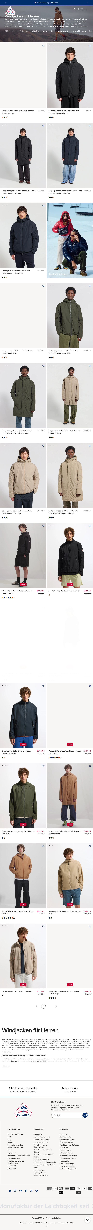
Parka (36, 1167)
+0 (14, 918)
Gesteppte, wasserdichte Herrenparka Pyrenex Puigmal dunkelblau (16, 272)
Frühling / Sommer (41, 1175)
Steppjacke (38, 1134)
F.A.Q (9, 1137)
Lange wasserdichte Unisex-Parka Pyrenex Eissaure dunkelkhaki (18, 352)
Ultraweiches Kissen (68, 1158)
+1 (14, 597)
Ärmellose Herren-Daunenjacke (41, 1146)
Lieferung (11, 1142)
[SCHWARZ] (51, 197)
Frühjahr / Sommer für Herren (16, 31)
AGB (9, 1150)
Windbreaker (39, 1170)
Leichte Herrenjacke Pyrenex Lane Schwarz (65, 591)
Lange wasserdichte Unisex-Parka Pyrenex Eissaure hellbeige (64, 432)
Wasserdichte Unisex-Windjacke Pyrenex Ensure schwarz (17, 592)
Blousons (14, 1061)
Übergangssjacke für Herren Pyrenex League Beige (65, 912)
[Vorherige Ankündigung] (5, 2)
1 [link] (43, 1006)
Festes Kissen (65, 1150)
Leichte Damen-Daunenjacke (45, 1162)
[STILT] (6, 597)
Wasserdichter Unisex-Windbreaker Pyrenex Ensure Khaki (65, 752)
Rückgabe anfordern (15, 1145)
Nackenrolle (64, 1161)
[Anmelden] (85, 1115)
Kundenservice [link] (70, 1087)
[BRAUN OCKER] (2, 117)
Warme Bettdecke (67, 1139)
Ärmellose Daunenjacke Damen (43, 1151)
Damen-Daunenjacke (42, 1139)
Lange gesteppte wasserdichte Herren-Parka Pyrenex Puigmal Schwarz (18, 192)
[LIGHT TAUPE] (6, 117)
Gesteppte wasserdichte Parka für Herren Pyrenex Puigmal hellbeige (17, 512)
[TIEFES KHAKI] (49, 117)
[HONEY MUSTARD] (2, 597)
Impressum (11, 1153)
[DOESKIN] (4, 757)
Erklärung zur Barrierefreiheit (18, 1155)
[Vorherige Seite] (36, 1006)
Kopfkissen (64, 1147)
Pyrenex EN (11, 1166)
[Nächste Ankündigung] (87, 2)
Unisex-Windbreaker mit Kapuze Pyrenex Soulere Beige (64, 992)
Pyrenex (35, 1218)
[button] (85, 9)
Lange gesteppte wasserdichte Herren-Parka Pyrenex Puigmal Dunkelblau (65, 192)
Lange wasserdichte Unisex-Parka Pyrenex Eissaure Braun (64, 832)
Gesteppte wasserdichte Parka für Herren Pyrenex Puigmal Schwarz (64, 112)
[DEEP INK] (51, 117)
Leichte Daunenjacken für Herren (43, 31)
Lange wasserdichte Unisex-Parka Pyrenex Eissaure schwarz (18, 112)
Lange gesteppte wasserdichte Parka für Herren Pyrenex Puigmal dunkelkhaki (17, 432)
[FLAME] (12, 597)
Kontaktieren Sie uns (15, 1134)
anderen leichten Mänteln (39, 1061)
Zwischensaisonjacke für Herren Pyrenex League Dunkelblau (16, 752)
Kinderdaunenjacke (41, 1142)
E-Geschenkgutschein (68, 1169)
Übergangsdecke (66, 1142)
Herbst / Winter (40, 1173)
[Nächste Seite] (56, 1006)
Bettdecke (64, 1134)
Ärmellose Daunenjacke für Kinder (44, 1155)
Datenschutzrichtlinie (15, 1147)
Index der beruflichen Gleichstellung (15, 1162)
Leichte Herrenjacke (41, 1159)
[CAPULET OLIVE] (4, 680)
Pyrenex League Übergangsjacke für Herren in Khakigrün (19, 832)
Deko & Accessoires (67, 1166)
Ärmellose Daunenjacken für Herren (72, 31)
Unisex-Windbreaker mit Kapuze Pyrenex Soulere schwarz (17, 674)
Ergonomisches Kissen (68, 1155)
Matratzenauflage (67, 1163)
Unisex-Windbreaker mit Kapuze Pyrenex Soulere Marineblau (64, 674)
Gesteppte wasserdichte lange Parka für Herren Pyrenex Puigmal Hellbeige (63, 512)
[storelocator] (78, 9)
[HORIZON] (4, 597)
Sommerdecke (65, 1137)
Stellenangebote (13, 1158)
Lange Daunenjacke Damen (44, 1165)
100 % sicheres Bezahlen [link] (23, 1087)
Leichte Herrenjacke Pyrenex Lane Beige (17, 991)
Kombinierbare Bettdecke (70, 1145)
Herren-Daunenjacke (42, 1137)
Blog (9, 1139)
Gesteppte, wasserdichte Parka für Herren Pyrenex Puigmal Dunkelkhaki (64, 352)
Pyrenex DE (11, 1168)
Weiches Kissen (66, 1153)
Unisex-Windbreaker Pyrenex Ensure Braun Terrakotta (18, 912)
